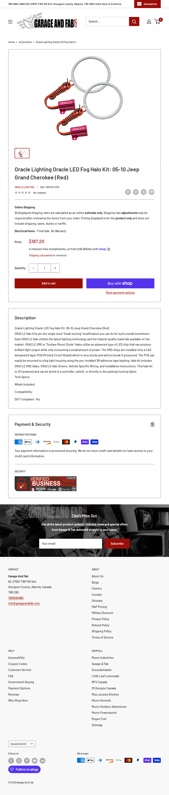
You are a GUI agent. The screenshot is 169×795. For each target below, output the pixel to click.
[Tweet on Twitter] (144, 192)
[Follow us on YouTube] (35, 761)
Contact (97, 594)
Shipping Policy (101, 631)
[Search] (134, 21)
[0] (157, 21)
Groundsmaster (102, 670)
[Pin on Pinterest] (136, 192)
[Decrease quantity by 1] (33, 268)
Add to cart (49, 283)
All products (25, 42)
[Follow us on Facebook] (11, 761)
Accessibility (16, 657)
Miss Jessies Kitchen (105, 694)
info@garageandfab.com (24, 603)
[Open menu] (10, 21)
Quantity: (20, 268)
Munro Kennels (101, 700)
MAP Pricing (99, 607)
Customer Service (19, 670)
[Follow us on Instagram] (19, 761)
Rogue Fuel (99, 719)
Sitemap (97, 725)
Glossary (97, 600)
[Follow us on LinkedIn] (42, 761)
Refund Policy (100, 625)
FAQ (10, 676)
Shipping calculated (40, 255)
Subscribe (117, 543)
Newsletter (150, 4)
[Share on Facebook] (128, 192)
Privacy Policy (100, 619)
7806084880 (15, 598)
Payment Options (19, 688)
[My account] (149, 21)
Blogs (95, 582)
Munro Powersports (104, 712)
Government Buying (21, 682)
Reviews (13, 694)
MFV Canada (99, 682)
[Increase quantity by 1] (55, 268)
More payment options (120, 292)
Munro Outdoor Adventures (109, 706)
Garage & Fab (100, 664)
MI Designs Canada (104, 688)
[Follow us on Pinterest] (27, 761)
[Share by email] (151, 192)
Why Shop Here (18, 700)
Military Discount (102, 613)
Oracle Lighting (24, 187)
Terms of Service (102, 637)
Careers (97, 588)
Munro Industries (103, 657)
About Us (97, 576)
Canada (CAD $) (18, 743)
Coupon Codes (17, 664)
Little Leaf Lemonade (105, 676)
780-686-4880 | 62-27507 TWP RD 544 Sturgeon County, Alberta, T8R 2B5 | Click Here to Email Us (64, 4)
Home (11, 42)
